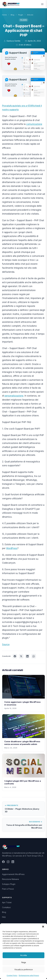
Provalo (6, 105)
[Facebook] (3, 862)
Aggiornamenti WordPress (13, 874)
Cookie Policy (12, 975)
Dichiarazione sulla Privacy (29, 975)
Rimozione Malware (10, 879)
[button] (43, 926)
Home (4, 15)
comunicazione (34, 124)
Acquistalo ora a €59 (21, 105)
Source (6, 644)
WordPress (11, 548)
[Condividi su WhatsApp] (33, 656)
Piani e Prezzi (8, 889)
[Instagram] (8, 862)
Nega (23, 962)
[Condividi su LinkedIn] (27, 656)
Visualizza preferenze (23, 969)
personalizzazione (14, 395)
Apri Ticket (6, 902)
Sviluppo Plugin (8, 884)
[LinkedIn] (12, 862)
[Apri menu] (42, 4)
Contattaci (6, 907)
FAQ (4, 917)
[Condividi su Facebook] (15, 656)
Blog (12, 15)
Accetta (23, 955)
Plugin (20, 15)
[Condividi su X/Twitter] (21, 656)
